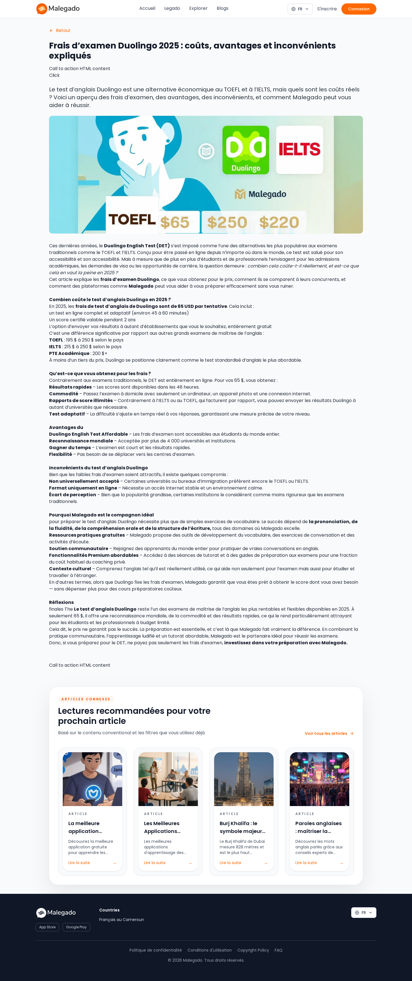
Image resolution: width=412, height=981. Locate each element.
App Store (47, 927)
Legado (172, 8)
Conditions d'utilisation (210, 950)
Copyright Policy (253, 950)
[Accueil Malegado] (58, 9)
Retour (63, 30)
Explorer (198, 8)
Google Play (76, 927)
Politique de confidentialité (155, 950)
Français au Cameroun (121, 919)
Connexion (359, 9)
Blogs (222, 8)
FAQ (279, 950)
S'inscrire (327, 9)
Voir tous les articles (326, 733)
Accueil (147, 8)
